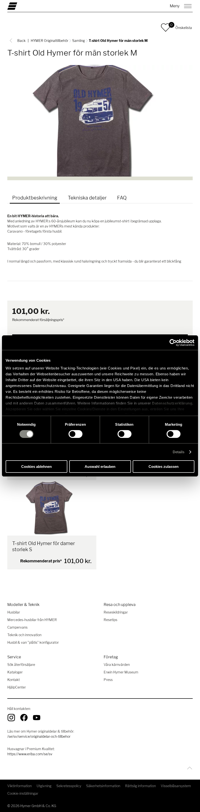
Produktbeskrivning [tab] (34, 198)
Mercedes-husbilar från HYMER (32, 620)
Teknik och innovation (24, 635)
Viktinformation (19, 786)
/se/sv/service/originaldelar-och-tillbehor (38, 736)
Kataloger (15, 672)
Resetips (110, 620)
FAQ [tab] (122, 198)
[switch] (75, 434)
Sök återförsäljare (21, 664)
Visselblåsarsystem (176, 786)
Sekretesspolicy (68, 786)
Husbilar (13, 612)
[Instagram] (11, 717)
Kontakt (13, 680)
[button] (165, 27)
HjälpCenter (16, 687)
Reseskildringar (116, 612)
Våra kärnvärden (117, 664)
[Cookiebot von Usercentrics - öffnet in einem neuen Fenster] (173, 342)
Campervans (17, 627)
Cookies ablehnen (36, 466)
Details (179, 452)
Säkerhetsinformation (103, 786)
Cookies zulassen (164, 466)
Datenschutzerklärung (172, 403)
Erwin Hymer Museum (121, 672)
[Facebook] (24, 717)
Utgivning (44, 786)
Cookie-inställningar (22, 793)
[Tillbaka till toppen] (188, 768)
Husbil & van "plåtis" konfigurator (33, 642)
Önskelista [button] (183, 28)
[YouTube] (36, 717)
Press (108, 680)
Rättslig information (140, 786)
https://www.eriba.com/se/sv (29, 754)
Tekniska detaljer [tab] (87, 198)
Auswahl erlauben (100, 466)
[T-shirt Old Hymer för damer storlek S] (51, 508)
